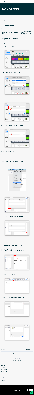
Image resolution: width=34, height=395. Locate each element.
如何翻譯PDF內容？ (4, 369)
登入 (2, 380)
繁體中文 (15, 390)
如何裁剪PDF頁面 (4, 371)
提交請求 (19, 360)
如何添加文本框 (3, 367)
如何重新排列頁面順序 (29, 349)
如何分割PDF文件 (4, 349)
